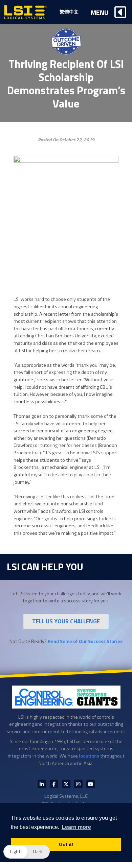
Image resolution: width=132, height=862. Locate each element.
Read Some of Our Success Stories (85, 641)
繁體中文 (69, 12)
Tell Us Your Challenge (66, 621)
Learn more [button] (76, 827)
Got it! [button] (66, 844)
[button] (26, 852)
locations (89, 756)
